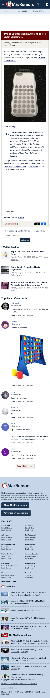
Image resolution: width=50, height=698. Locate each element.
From (10, 126)
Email (3, 530)
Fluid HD (37, 692)
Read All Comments (25, 466)
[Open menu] (3, 4)
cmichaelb (15, 303)
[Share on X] (37, 224)
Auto (43, 692)
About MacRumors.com (15, 505)
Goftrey (14, 322)
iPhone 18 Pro (38, 11)
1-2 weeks (33, 166)
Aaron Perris (29, 573)
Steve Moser (5, 573)
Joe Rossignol (30, 535)
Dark (7, 694)
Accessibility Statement (9, 688)
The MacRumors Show (20, 635)
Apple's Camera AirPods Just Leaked (25, 611)
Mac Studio (22, 11)
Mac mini (7, 11)
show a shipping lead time (15, 166)
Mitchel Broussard (8, 544)
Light (3, 694)
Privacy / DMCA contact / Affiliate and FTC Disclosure (19, 684)
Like (23, 315)
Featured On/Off (7, 692)
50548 (13, 449)
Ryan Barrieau (30, 563)
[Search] (42, 4)
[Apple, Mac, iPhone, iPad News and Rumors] (20, 7)
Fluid (31, 692)
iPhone (21, 217)
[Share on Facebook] (43, 224)
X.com (8, 530)
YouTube (10, 586)
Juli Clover (5, 535)
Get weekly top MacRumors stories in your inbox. (25, 231)
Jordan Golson (9, 45)
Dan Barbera (5, 563)
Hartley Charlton (17, 275)
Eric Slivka (28, 525)
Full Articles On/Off (21, 692)
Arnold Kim (5, 525)
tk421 (13, 424)
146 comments (11, 224)
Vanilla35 (14, 408)
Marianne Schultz (31, 554)
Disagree (30, 315)
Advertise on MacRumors (16, 513)
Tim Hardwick (30, 544)
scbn (13, 392)
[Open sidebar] (47, 5)
